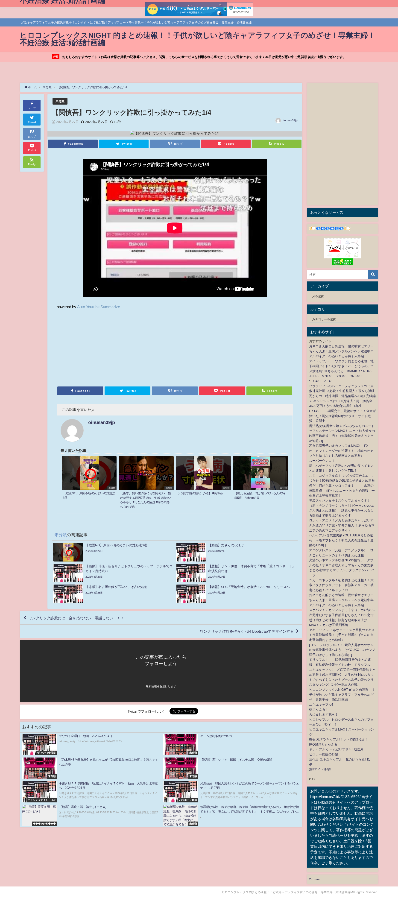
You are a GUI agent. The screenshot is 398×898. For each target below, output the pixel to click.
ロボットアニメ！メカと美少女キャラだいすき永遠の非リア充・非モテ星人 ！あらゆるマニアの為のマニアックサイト (342, 525)
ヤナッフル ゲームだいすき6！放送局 (336, 749)
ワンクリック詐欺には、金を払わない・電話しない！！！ (76, 618)
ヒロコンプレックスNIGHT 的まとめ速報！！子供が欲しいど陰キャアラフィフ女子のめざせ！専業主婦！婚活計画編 (342, 694)
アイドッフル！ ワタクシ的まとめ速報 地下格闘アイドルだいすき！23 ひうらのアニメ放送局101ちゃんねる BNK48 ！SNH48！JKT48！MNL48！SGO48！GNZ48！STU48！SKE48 (342, 371)
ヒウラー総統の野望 (323, 754)
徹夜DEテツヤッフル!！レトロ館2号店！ (338, 739)
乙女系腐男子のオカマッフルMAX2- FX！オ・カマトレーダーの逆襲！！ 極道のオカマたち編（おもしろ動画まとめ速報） (341, 450)
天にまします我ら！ (323, 714)
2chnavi (314, 879)
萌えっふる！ (318, 709)
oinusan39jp (290, 120)
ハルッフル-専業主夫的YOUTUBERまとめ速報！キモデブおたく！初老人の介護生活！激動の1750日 (341, 540)
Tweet (32, 122)
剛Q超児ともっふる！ (325, 744)
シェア (32, 108)
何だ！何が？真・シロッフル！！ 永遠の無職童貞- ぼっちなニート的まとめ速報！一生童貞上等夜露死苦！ (342, 490)
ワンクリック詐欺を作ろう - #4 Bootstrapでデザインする (247, 631)
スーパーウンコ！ (322, 460)
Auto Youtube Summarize (98, 307)
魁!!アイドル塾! (320, 769)
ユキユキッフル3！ (323, 704)
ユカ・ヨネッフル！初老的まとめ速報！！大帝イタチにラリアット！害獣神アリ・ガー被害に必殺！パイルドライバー (341, 585)
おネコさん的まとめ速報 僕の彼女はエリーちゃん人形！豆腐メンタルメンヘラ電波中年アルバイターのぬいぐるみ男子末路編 (341, 351)
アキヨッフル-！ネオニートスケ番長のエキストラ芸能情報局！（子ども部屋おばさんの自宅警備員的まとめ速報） (342, 634)
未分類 (60, 101)
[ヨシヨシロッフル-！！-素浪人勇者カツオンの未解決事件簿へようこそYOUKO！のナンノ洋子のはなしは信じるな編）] (342, 649)
